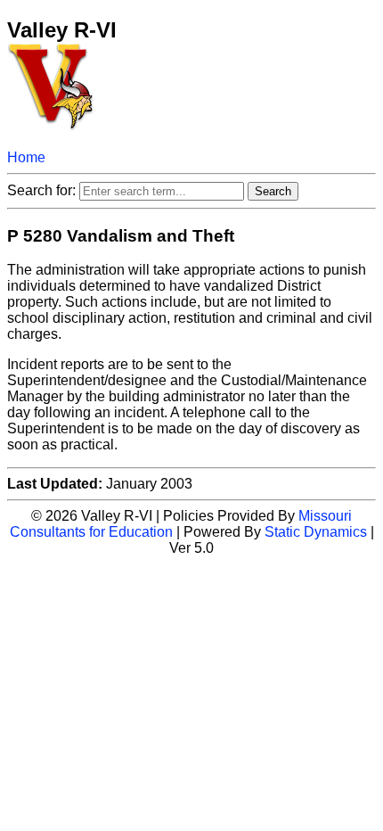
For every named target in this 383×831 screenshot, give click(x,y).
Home (26, 157)
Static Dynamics (316, 531)
